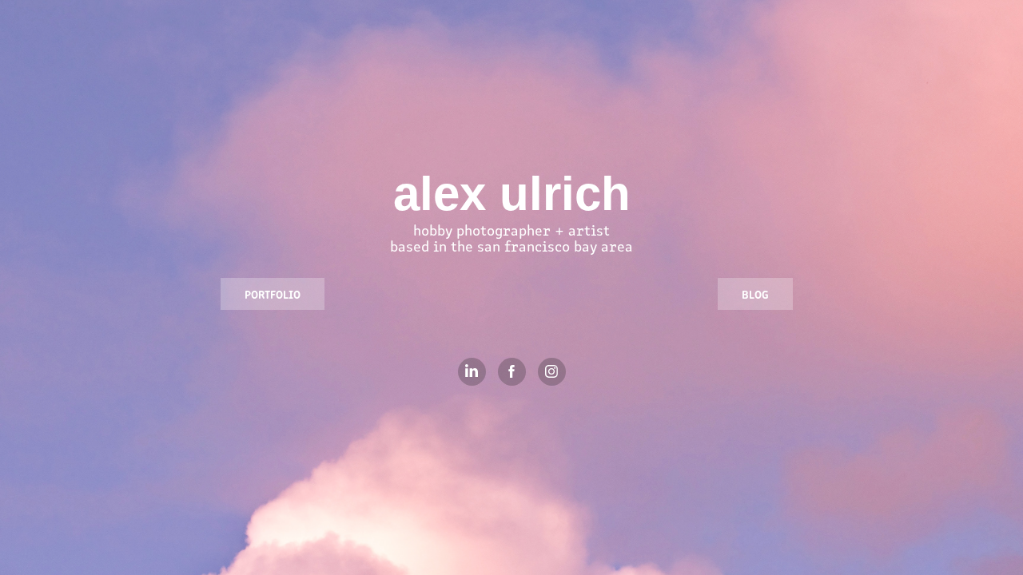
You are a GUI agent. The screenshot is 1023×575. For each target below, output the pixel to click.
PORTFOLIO (273, 294)
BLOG (755, 294)
